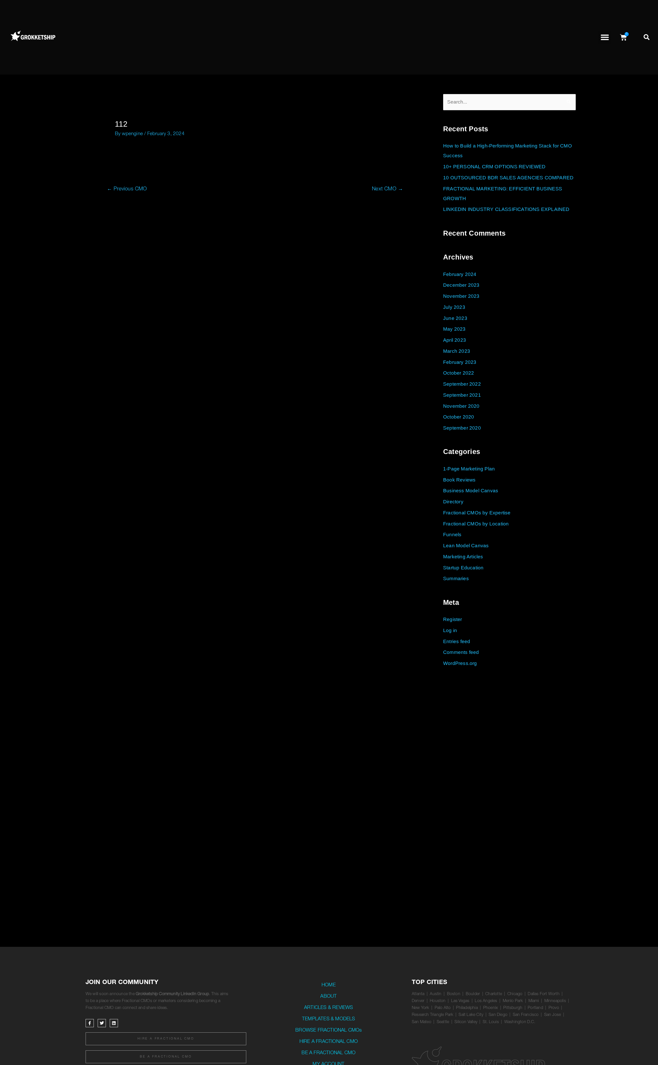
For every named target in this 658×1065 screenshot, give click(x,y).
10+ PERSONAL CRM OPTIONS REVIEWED (494, 166)
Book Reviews (459, 480)
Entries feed (456, 641)
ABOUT (328, 996)
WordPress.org (460, 663)
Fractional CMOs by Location (476, 523)
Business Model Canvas (470, 490)
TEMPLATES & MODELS (328, 1019)
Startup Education (463, 567)
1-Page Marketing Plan (469, 468)
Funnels (452, 534)
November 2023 (461, 296)
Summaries (456, 578)
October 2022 (458, 373)
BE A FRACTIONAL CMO (328, 1053)
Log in (450, 630)
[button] (604, 37)
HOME (329, 985)
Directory (453, 501)
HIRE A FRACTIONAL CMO (328, 1041)
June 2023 (455, 318)
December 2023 (461, 285)
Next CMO (387, 189)
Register (452, 619)
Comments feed (461, 652)
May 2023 (454, 329)
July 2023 (454, 307)
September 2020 (462, 428)
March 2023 (456, 351)
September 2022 (462, 384)
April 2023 (454, 340)
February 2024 (460, 274)
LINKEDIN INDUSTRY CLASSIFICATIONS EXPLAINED (506, 209)
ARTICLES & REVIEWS (328, 1007)
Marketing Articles (463, 556)
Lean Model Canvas (466, 545)
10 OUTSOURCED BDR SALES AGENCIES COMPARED (508, 177)
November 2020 (461, 406)
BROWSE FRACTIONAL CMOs (328, 1030)
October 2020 (458, 417)
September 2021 (462, 395)
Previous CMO (127, 189)
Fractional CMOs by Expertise (477, 512)
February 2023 (460, 362)
